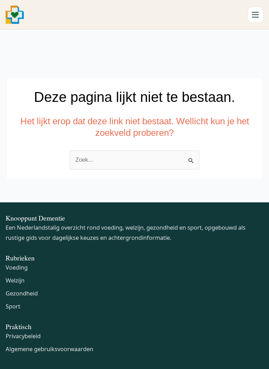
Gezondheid (22, 293)
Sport (13, 306)
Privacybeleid (23, 336)
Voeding (17, 267)
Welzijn (15, 280)
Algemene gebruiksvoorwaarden (49, 349)
